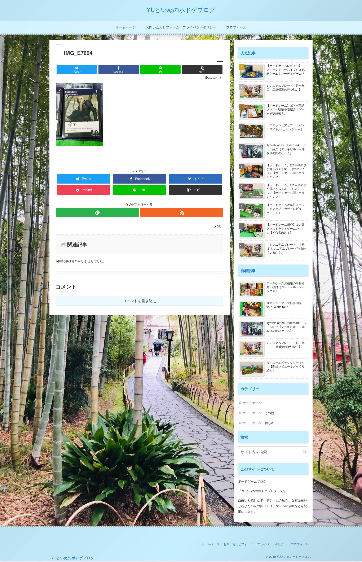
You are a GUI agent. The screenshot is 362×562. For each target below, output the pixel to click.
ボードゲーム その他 (258, 412)
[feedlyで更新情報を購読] (97, 212)
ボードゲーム (252, 402)
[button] (304, 451)
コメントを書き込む (139, 301)
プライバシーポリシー (272, 544)
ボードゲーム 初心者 (258, 423)
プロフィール (300, 544)
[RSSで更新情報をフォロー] (181, 212)
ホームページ (210, 544)
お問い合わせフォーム (238, 544)
